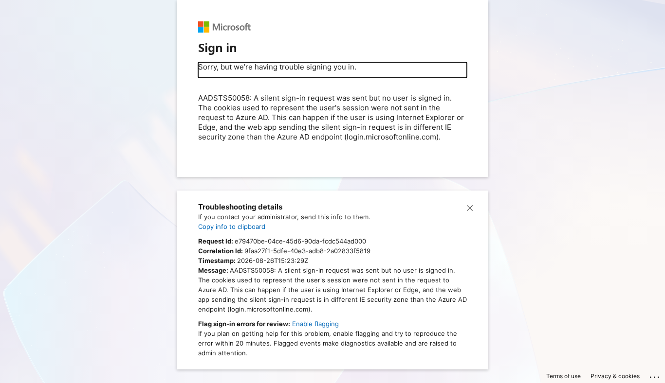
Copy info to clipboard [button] (231, 226)
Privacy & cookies (615, 376)
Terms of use (563, 376)
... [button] (655, 375)
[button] (470, 207)
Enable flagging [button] (315, 324)
